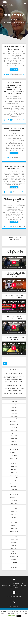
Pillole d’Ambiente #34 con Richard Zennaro (14, 48)
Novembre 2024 (14, 452)
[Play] (4, 267)
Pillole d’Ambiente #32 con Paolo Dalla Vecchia (14, 167)
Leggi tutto (14, 69)
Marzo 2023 (14, 489)
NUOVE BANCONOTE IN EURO (14, 385)
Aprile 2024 (14, 464)
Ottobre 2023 (14, 480)
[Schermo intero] (24, 267)
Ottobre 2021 (14, 508)
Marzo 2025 (14, 441)
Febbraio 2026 (14, 416)
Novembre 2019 (14, 556)
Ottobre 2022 (14, 500)
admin (7, 74)
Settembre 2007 (14, 565)
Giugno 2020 (14, 548)
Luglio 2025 (14, 433)
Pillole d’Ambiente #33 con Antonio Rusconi (14, 129)
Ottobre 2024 (14, 455)
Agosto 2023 (14, 486)
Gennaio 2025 (14, 447)
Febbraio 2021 (14, 525)
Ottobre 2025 (14, 427)
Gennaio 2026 (14, 419)
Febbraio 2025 (14, 444)
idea (8, 3)
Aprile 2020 (14, 553)
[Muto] (21, 267)
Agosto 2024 (14, 461)
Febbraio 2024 (14, 469)
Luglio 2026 (14, 407)
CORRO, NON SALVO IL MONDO (14, 373)
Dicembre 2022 (14, 494)
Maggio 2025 (14, 435)
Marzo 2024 (14, 466)
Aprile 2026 (14, 410)
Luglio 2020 (14, 545)
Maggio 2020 (14, 551)
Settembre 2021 (14, 511)
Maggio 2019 (14, 559)
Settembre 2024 (14, 458)
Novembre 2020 (14, 534)
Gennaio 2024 (14, 472)
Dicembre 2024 (14, 449)
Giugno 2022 (14, 503)
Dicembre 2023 (14, 475)
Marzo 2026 (14, 413)
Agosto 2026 (14, 405)
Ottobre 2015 (14, 562)
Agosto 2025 (14, 430)
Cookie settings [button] (11, 615)
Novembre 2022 (14, 497)
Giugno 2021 (14, 514)
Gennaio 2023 (14, 492)
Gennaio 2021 (14, 528)
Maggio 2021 (14, 517)
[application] (14, 262)
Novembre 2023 (14, 478)
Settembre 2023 (14, 483)
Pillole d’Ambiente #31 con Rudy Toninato (14, 200)
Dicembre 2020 (14, 531)
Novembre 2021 (14, 506)
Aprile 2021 (14, 520)
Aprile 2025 (14, 438)
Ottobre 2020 (14, 537)
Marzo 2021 (14, 523)
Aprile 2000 (14, 567)
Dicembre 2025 (14, 421)
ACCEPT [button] (19, 615)
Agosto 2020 (14, 542)
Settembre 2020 (14, 539)
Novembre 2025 (14, 424)
